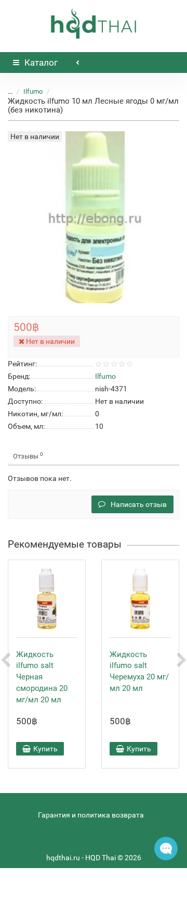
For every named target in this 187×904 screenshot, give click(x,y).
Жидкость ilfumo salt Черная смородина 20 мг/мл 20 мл (42, 677)
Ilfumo (33, 91)
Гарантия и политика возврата (91, 815)
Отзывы (28, 455)
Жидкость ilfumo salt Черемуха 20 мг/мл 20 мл (139, 671)
